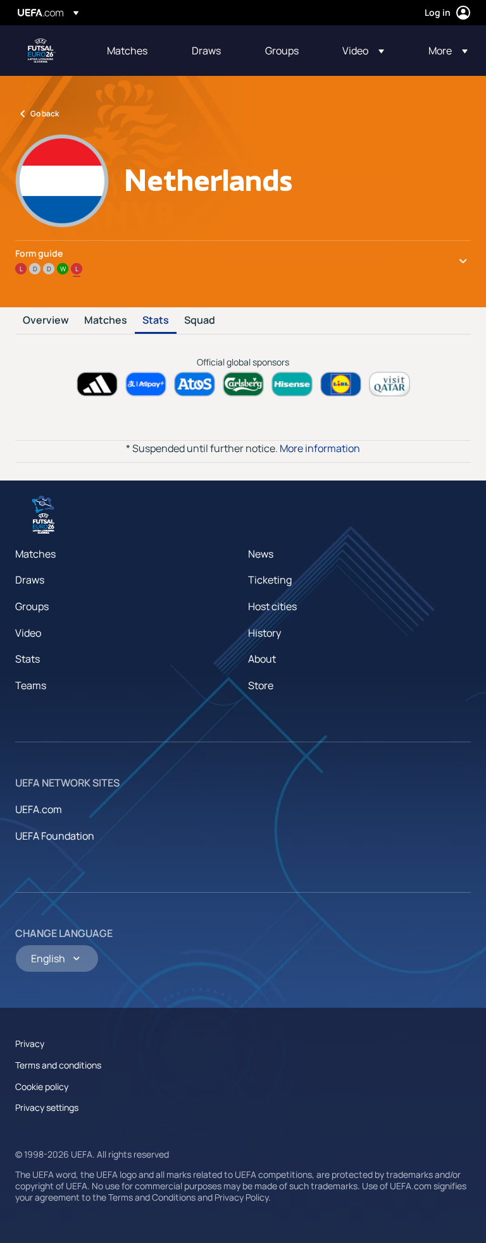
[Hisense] (292, 384)
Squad (199, 320)
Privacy (29, 1044)
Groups (32, 606)
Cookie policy (41, 1087)
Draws (29, 580)
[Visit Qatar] (389, 384)
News (260, 554)
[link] (127, 51)
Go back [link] (44, 113)
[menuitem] (133, 51)
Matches (105, 320)
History (264, 633)
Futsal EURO (41, 51)
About (262, 659)
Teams (30, 685)
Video (28, 633)
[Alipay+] (145, 384)
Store (260, 685)
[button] (363, 51)
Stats (155, 320)
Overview (46, 320)
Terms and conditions (58, 1065)
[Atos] (194, 384)
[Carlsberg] (243, 384)
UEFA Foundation (54, 836)
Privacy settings (46, 1107)
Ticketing (270, 580)
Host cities (272, 606)
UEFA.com (38, 809)
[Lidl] (340, 384)
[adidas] (97, 384)
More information (320, 448)
